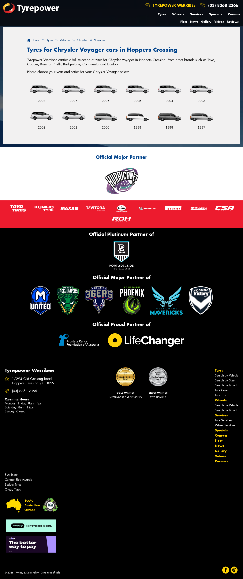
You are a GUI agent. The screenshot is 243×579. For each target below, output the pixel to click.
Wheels (178, 14)
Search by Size (224, 380)
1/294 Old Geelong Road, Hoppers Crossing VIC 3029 (33, 381)
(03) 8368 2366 (223, 5)
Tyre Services (223, 420)
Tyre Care (221, 390)
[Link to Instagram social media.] (234, 569)
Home (35, 40)
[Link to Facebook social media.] (225, 569)
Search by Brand (226, 385)
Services (196, 14)
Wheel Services (225, 425)
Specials (215, 14)
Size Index (11, 475)
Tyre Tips (220, 395)
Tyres (162, 14)
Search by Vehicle (226, 375)
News (194, 21)
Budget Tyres (13, 485)
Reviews (233, 21)
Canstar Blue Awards (18, 480)
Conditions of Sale (50, 572)
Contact (234, 14)
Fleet (183, 21)
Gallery (206, 21)
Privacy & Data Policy (27, 572)
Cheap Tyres (13, 490)
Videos (219, 21)
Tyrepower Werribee (173, 5)
